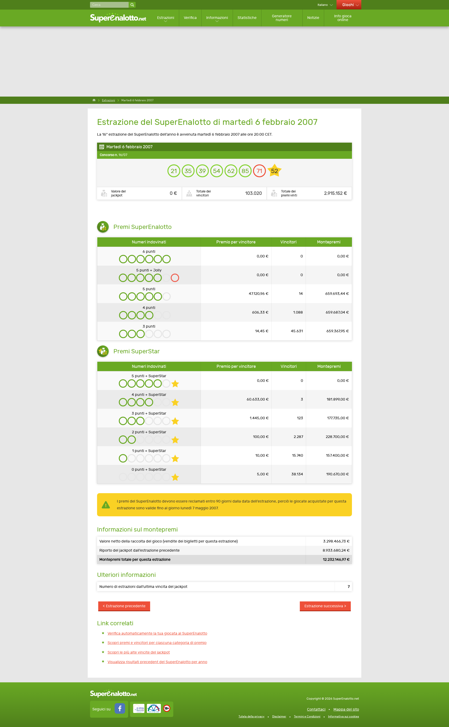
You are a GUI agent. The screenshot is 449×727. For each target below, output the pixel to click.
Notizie (313, 17)
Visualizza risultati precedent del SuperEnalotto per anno (157, 662)
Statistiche (247, 17)
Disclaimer (279, 716)
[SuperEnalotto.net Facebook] (120, 712)
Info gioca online (342, 18)
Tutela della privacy (251, 716)
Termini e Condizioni (307, 716)
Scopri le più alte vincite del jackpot (139, 652)
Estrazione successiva (323, 606)
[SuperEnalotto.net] (121, 17)
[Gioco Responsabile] (147, 711)
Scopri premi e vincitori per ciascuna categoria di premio (157, 642)
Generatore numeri (282, 18)
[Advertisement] (224, 61)
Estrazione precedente (125, 606)
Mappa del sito (346, 709)
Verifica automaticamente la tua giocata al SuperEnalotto (157, 633)
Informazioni (217, 17)
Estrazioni (165, 17)
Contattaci (316, 709)
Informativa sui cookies (343, 716)
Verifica (190, 17)
